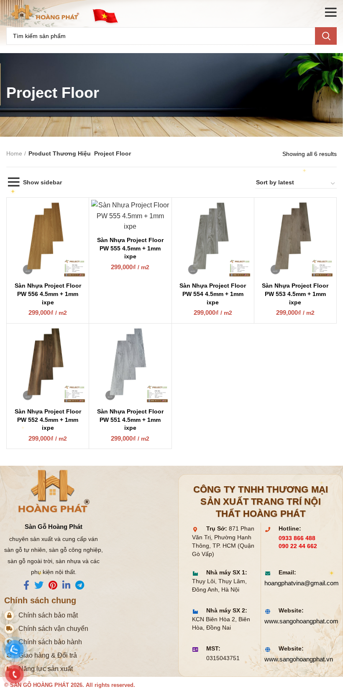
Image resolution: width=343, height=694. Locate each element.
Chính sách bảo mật (48, 615)
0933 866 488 (297, 538)
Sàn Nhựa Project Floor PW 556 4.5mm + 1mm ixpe (48, 293)
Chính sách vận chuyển (53, 628)
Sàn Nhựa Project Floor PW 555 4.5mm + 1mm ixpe (130, 248)
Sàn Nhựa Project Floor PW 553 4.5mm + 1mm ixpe (295, 293)
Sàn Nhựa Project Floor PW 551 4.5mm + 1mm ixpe (130, 419)
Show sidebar (42, 182)
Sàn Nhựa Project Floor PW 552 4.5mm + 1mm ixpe (48, 419)
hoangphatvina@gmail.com (296, 583)
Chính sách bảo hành (50, 642)
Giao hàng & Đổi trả (47, 655)
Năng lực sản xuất (45, 668)
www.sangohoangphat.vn (296, 659)
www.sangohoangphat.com (296, 621)
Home (14, 153)
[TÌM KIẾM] (326, 36)
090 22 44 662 (298, 546)
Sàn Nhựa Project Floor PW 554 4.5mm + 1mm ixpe (212, 293)
